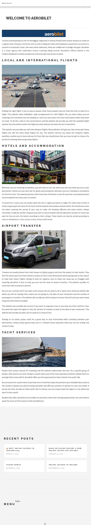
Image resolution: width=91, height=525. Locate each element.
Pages (17, 501)
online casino (20, 319)
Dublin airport (48, 272)
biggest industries (39, 40)
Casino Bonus (13, 465)
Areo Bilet (7, 3)
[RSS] (45, 524)
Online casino (19, 322)
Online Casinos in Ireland (63, 465)
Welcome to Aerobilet (28, 18)
